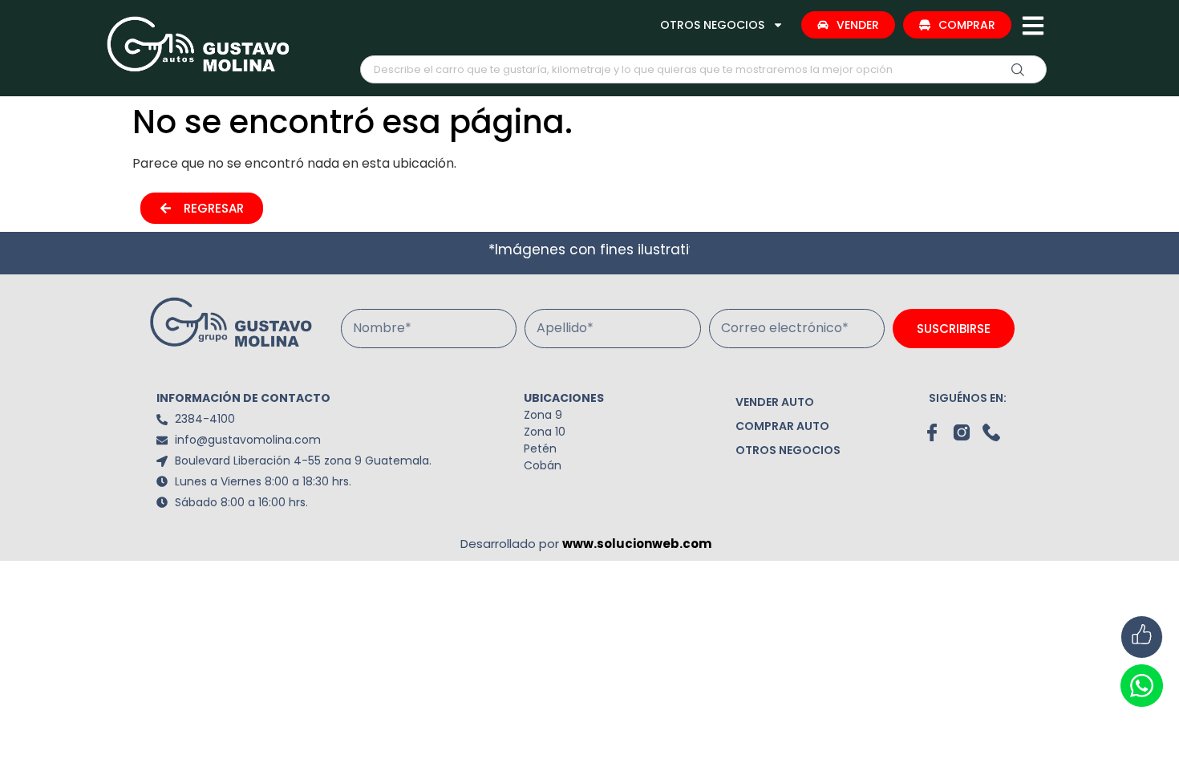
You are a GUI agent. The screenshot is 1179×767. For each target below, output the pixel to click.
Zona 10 (544, 432)
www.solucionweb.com (636, 543)
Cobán (542, 465)
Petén (540, 448)
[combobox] (703, 69)
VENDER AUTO (774, 402)
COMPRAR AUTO (782, 426)
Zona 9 (543, 415)
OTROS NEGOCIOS (712, 25)
